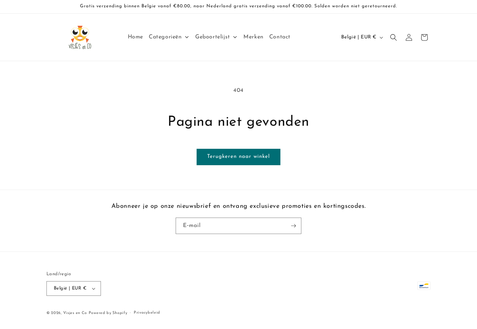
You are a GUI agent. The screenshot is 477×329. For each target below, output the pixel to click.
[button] (393, 37)
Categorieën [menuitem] (165, 37)
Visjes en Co (75, 313)
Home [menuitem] (135, 37)
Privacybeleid (147, 313)
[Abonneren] (293, 226)
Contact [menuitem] (280, 37)
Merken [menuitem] (253, 37)
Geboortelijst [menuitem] (212, 37)
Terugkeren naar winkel (238, 156)
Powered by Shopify (108, 313)
